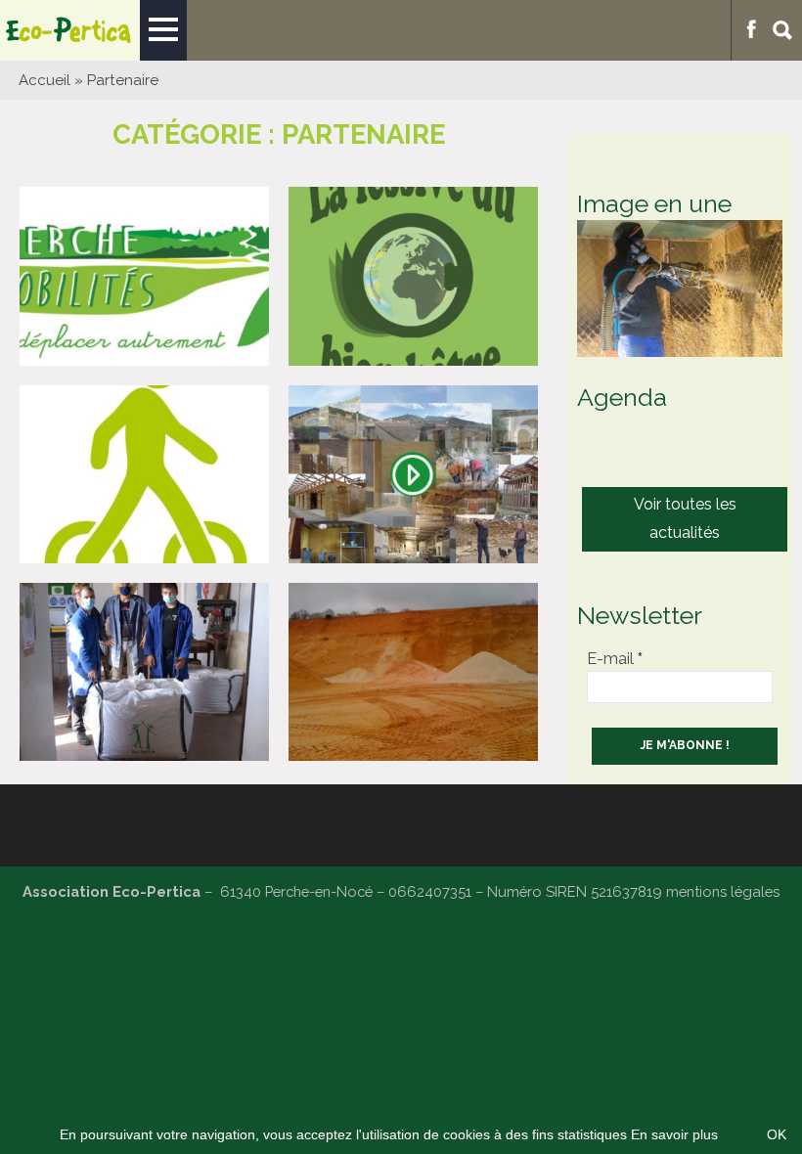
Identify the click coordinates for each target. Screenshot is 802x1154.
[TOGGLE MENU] (163, 30)
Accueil (44, 80)
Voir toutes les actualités (685, 518)
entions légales (729, 891)
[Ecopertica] (70, 30)
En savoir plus (674, 1134)
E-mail (615, 658)
